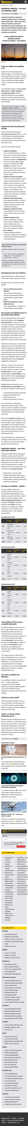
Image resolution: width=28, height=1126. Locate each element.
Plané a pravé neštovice (12, 1043)
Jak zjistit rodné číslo (11, 1085)
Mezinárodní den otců (11, 1060)
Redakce (16, 13)
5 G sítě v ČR (8, 1030)
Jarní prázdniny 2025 (11, 934)
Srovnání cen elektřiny (9, 40)
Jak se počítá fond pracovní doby (14, 1002)
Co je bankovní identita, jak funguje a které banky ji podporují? (12, 786)
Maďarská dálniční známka (13, 1011)
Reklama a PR (5, 1118)
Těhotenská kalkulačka (11, 1055)
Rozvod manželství (10, 1064)
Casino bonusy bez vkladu (12, 1099)
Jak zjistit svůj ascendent (12, 1097)
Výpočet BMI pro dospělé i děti (14, 1041)
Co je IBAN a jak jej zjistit (12, 999)
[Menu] (25, 2)
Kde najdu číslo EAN (11, 964)
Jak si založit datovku (11, 1073)
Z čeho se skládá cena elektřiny (13, 36)
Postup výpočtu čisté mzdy (13, 988)
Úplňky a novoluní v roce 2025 (13, 939)
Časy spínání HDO (10, 971)
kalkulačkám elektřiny (15, 418)
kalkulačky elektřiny (16, 469)
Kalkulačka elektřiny (14, 38)
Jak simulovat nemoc (11, 1036)
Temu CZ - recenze (10, 953)
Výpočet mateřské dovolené (13, 1050)
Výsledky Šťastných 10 (11, 1102)
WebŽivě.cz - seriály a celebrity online (9, 868)
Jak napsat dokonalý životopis (14, 1078)
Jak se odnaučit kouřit (11, 1039)
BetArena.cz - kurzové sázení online (9, 875)
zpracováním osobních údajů (16, 842)
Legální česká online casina (13, 1104)
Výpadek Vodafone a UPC (12, 1027)
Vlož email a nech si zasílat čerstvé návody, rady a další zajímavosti (14, 835)
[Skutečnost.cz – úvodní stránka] (7, 2)
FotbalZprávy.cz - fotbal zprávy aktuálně (9, 888)
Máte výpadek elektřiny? (12, 967)
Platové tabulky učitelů (11, 990)
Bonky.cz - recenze (10, 955)
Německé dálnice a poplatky (13, 1016)
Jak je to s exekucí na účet (12, 997)
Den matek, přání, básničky (13, 1057)
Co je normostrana (10, 1081)
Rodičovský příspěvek (11, 1053)
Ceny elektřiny (21, 40)
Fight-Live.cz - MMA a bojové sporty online (9, 881)
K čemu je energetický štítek (13, 969)
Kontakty (14, 1118)
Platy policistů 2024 (10, 995)
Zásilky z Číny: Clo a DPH (12, 958)
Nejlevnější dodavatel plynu (13, 974)
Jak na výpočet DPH (11, 985)
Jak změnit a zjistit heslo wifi (13, 1088)
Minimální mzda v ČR (11, 992)
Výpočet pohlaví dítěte (11, 1067)
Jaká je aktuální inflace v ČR (13, 980)
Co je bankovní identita (11, 1083)
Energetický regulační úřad (9, 134)
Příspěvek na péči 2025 (11, 936)
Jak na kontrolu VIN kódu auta (14, 1025)
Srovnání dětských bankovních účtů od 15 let (13, 757)
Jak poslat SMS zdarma (12, 1090)
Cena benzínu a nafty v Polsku (14, 1018)
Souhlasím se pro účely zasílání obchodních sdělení (14, 843)
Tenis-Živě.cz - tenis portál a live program (9, 901)
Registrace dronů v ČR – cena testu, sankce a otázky (12, 815)
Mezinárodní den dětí (11, 1062)
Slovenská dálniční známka (13, 1009)
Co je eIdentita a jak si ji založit (14, 1076)
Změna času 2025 (10, 946)
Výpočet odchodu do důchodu (13, 983)
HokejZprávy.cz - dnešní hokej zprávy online (9, 894)
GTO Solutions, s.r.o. (14, 1122)
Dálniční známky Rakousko (13, 1013)
